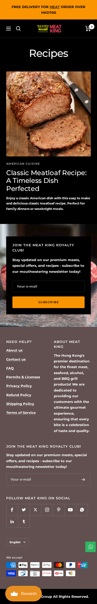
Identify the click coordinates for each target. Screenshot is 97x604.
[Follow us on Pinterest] (58, 510)
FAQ (10, 368)
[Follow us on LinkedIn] (12, 521)
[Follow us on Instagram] (47, 510)
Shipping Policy (20, 404)
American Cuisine (23, 163)
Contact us (16, 359)
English (15, 542)
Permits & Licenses (23, 377)
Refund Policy (18, 395)
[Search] (18, 28)
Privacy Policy (19, 386)
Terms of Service (21, 412)
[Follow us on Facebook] (12, 510)
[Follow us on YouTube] (70, 510)
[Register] (83, 479)
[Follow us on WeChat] (82, 510)
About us (14, 350)
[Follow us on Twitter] (23, 510)
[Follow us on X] (35, 510)
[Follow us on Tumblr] (23, 521)
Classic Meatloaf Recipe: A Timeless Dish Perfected (46, 181)
